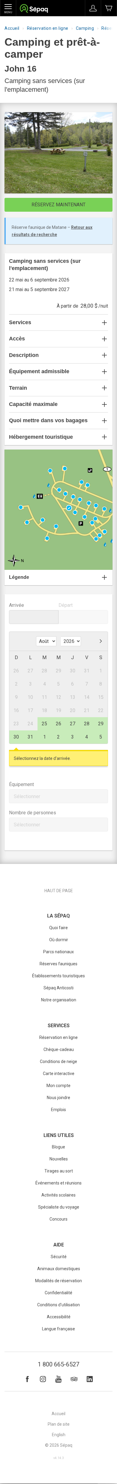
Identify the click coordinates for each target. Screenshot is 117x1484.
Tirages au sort (58, 1171)
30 (16, 737)
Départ (65, 605)
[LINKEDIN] (89, 1379)
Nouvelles (59, 1159)
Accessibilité (58, 1316)
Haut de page (58, 890)
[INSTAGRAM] (43, 1379)
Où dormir (58, 939)
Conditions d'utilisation (58, 1304)
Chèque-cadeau (59, 1049)
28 (86, 724)
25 (44, 724)
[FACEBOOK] (27, 1379)
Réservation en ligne (47, 28)
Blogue (58, 1146)
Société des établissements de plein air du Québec (34, 9)
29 (101, 724)
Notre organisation (58, 999)
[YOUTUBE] (58, 1379)
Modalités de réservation (58, 1280)
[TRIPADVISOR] (74, 1379)
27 (72, 724)
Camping (85, 28)
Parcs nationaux (58, 951)
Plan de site (59, 1424)
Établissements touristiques (58, 975)
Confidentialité (58, 1292)
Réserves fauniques (58, 963)
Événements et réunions (58, 1183)
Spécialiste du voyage (58, 1207)
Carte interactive (58, 1073)
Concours (59, 1219)
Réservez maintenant (59, 204)
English (58, 1434)
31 (30, 737)
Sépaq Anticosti (59, 987)
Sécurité (59, 1256)
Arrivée (16, 605)
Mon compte (58, 1085)
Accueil (12, 28)
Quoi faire (58, 927)
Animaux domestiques (58, 1268)
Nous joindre (58, 1097)
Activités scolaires (58, 1195)
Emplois (58, 1109)
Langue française (58, 1328)
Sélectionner (27, 796)
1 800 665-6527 (58, 1364)
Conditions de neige (58, 1061)
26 (58, 724)
